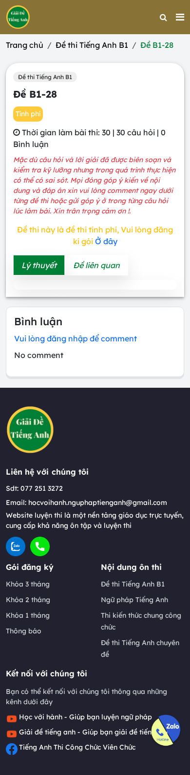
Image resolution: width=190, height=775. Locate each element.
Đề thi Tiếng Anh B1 (92, 45)
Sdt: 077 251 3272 (34, 488)
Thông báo (23, 631)
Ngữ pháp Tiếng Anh (134, 599)
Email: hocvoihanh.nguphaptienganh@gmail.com (86, 502)
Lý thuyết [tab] (39, 265)
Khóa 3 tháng (28, 584)
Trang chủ (24, 45)
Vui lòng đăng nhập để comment (75, 338)
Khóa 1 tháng (28, 615)
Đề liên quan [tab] (96, 265)
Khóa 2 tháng (28, 599)
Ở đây (106, 241)
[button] (180, 17)
